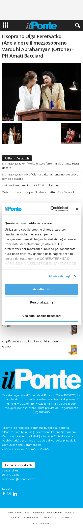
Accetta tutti (41, 289)
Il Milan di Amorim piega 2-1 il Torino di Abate (30, 185)
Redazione (38, 512)
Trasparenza (66, 517)
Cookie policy (49, 517)
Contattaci (15, 517)
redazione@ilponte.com (18, 479)
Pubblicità (70, 512)
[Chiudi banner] (77, 208)
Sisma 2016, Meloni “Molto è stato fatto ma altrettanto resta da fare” (40, 165)
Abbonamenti (54, 512)
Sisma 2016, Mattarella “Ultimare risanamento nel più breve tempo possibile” (40, 176)
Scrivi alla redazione (18, 512)
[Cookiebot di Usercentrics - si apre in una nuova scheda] (51, 209)
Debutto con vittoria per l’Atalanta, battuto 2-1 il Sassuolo (39, 192)
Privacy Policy (31, 517)
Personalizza (39, 302)
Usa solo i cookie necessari (41, 315)
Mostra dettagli (60, 276)
